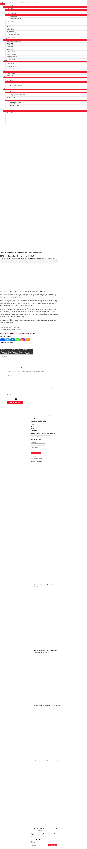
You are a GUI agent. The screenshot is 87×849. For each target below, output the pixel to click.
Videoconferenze (13, 16)
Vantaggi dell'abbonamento (13, 91)
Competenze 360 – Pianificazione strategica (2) (45, 828)
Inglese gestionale (11, 29)
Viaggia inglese (10, 28)
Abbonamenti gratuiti (11, 95)
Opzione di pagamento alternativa (17, 94)
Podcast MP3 (9, 336)
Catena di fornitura (11, 59)
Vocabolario (7, 38)
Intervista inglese (11, 23)
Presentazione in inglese (12, 19)
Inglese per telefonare (12, 63)
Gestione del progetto (12, 56)
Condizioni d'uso (10, 99)
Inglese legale (10, 52)
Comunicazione (10, 31)
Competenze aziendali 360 (13, 34)
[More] (27, 339)
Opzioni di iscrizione (11, 87)
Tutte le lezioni (10, 8)
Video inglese (10, 46)
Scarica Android (10, 75)
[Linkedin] (12, 339)
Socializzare (9, 26)
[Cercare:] (39, 845)
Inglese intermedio (11, 37)
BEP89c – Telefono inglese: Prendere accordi (45, 584)
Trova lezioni (12, 11)
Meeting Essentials (11, 64)
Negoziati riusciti (10, 69)
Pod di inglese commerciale (13, 291)
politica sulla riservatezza (15, 102)
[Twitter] (7, 339)
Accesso (9, 116)
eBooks (6, 60)
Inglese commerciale (11, 32)
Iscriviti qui (33, 456)
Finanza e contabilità (11, 48)
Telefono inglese (10, 21)
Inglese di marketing (11, 54)
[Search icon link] (4, 124)
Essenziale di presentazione (13, 66)
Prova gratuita (10, 112)
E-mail (32, 428)
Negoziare (9, 24)
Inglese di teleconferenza (15, 18)
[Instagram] (22, 339)
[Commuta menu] (45, 7)
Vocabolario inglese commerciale (14, 41)
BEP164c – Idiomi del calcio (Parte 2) (43, 705)
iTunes (32, 424)
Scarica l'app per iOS (11, 73)
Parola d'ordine (34, 447)
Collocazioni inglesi (31, 258)
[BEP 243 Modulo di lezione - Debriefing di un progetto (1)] (29, 288)
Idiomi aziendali (10, 43)
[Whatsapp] (17, 339)
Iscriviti (6, 109)
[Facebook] (2, 339)
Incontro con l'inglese (11, 13)
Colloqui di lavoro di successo (13, 68)
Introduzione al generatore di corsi (17, 83)
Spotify (33, 426)
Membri (6, 76)
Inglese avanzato (11, 36)
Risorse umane (10, 49)
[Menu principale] (2, 4)
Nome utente (34, 442)
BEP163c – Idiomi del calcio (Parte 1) (42, 761)
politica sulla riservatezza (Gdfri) (17, 103)
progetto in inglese (42, 291)
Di (4, 88)
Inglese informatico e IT (12, 51)
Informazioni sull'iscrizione (12, 121)
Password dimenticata (36, 458)
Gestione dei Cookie (14, 105)
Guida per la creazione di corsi (16, 85)
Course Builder (10, 80)
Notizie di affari (10, 44)
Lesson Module (33, 333)
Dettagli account (10, 79)
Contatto (9, 107)
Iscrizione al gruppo (11, 97)
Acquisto (9, 57)
